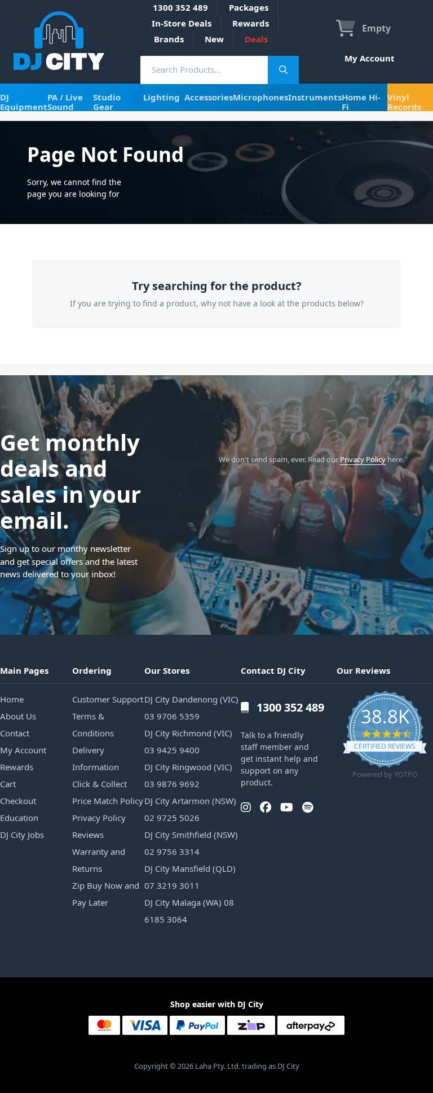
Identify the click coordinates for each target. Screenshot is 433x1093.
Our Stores (166, 670)
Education (19, 817)
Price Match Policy (107, 800)
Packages (248, 7)
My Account (369, 58)
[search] (204, 70)
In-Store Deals (181, 23)
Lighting (161, 97)
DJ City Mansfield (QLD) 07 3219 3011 (190, 877)
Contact (14, 733)
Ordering (92, 670)
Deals (256, 39)
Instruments (315, 97)
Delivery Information (95, 758)
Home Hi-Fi (361, 101)
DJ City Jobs (22, 834)
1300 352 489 (180, 7)
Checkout (18, 800)
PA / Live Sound (65, 101)
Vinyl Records (404, 101)
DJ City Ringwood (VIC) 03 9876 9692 (188, 775)
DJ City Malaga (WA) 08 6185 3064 (189, 911)
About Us (18, 716)
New (214, 39)
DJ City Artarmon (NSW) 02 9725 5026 (190, 809)
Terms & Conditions (93, 724)
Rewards (250, 23)
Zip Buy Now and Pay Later (105, 894)
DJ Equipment (23, 101)
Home (12, 699)
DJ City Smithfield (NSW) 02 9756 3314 (191, 843)
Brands (169, 39)
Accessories (208, 97)
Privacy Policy (363, 459)
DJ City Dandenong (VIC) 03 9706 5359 (191, 707)
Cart (8, 783)
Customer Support (107, 699)
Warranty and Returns (98, 860)
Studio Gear (107, 101)
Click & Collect (99, 783)
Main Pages (24, 670)
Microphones (260, 97)
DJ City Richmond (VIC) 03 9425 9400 (188, 741)
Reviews (88, 834)
